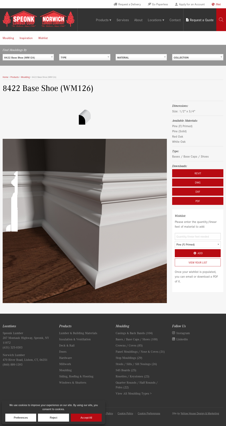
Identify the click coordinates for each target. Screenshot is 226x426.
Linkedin (182, 339)
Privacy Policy (105, 413)
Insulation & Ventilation (75, 339)
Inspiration (26, 38)
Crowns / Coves (129, 345)
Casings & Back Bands (134, 333)
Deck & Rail (67, 345)
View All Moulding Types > (134, 393)
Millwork (65, 364)
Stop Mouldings (129, 358)
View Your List (198, 262)
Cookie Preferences (149, 413)
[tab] (221, 19)
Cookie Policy (125, 413)
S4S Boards (126, 370)
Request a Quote (202, 19)
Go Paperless (160, 4)
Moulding (8, 38)
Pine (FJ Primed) (182, 125)
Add (200, 253)
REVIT (198, 173)
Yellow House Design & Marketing (200, 413)
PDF (197, 201)
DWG (198, 182)
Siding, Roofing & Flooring (76, 376)
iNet (218, 4)
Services (123, 19)
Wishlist (43, 38)
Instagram (183, 333)
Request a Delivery (129, 4)
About (138, 19)
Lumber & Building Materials (78, 333)
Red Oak (177, 136)
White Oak (179, 141)
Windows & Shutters (72, 382)
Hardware (65, 358)
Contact (175, 19)
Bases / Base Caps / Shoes (190, 156)
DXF (197, 192)
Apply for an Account (192, 4)
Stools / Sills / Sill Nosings (136, 364)
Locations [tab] (155, 19)
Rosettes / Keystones (132, 376)
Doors (63, 351)
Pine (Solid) (179, 131)
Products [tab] (102, 19)
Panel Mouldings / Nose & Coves (140, 351)
